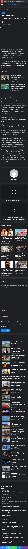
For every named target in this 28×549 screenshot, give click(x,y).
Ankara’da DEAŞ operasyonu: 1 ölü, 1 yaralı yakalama (18, 474)
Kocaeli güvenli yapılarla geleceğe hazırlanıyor (20, 255)
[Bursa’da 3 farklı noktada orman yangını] (6, 344)
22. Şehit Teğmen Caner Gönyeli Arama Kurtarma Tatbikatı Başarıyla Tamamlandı (18, 439)
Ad (2, 305)
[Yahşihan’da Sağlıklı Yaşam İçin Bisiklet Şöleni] (6, 398)
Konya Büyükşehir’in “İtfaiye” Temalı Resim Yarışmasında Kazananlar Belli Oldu (7, 271)
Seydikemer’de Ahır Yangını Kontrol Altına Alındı (18, 423)
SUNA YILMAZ (14, 179)
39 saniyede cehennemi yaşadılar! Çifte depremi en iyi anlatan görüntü (18, 431)
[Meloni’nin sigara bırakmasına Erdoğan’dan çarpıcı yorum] (6, 454)
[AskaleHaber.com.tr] (14, 4)
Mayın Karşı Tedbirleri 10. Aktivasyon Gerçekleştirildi (18, 417)
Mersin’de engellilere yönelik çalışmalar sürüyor (20, 270)
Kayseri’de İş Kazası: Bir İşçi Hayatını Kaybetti (18, 467)
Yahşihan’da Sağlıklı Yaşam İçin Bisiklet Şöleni (18, 396)
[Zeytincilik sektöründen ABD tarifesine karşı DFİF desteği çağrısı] (6, 371)
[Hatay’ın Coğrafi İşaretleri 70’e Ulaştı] (6, 447)
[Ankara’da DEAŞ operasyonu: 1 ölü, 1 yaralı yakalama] (6, 475)
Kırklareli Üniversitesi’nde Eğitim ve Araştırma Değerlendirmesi (18, 383)
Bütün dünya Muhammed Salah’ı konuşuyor (14, 1)
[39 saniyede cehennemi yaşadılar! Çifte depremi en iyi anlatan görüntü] (6, 432)
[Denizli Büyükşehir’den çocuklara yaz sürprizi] (21, 232)
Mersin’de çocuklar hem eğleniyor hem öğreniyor (6, 255)
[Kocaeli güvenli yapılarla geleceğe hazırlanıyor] (21, 249)
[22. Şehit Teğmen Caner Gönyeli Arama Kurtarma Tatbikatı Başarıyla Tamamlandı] (6, 439)
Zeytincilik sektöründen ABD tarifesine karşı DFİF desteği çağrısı (18, 371)
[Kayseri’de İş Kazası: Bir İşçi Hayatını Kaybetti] (6, 468)
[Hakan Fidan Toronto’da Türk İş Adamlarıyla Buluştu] (6, 391)
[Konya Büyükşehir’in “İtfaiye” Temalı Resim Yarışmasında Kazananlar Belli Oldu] (7, 264)
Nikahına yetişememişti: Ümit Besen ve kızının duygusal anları (6, 239)
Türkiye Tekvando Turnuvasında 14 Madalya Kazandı (18, 404)
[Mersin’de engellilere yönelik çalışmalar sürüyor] (21, 264)
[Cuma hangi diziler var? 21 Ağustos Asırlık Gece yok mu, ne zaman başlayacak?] (5, 86)
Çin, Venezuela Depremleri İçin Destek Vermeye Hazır (18, 410)
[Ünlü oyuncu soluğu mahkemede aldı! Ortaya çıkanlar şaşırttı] (5, 77)
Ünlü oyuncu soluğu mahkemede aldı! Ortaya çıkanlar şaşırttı (17, 77)
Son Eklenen (14, 337)
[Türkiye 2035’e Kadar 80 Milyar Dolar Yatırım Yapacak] (6, 461)
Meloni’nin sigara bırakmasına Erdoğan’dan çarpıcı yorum (18, 453)
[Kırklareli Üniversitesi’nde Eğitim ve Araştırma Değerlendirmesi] (6, 384)
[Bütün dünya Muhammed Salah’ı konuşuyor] (6, 358)
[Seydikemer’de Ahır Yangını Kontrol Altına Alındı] (6, 425)
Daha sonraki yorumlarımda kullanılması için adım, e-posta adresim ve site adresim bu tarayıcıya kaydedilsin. (14, 324)
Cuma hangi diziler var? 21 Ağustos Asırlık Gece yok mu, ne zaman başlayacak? (18, 86)
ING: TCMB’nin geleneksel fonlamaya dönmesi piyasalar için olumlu (18, 364)
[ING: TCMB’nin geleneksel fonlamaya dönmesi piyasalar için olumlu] (6, 364)
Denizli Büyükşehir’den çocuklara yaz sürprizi (21, 237)
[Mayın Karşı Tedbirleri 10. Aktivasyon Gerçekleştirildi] (6, 418)
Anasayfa (4, 9)
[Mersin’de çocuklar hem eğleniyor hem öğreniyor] (7, 249)
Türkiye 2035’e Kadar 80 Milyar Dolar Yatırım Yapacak (17, 461)
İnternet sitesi (4, 316)
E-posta (3, 310)
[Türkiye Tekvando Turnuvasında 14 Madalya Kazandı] (6, 404)
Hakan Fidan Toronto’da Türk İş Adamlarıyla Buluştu (18, 390)
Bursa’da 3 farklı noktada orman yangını (18, 342)
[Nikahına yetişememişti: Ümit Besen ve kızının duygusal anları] (7, 232)
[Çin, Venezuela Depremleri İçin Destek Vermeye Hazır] (6, 412)
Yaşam (9, 9)
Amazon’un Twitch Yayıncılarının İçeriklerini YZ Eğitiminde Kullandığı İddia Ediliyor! (13, 377)
